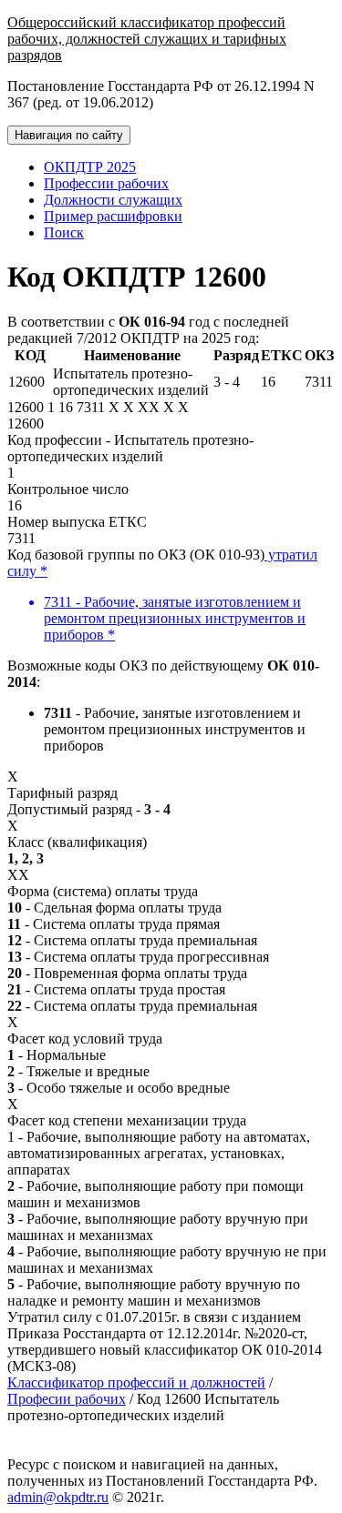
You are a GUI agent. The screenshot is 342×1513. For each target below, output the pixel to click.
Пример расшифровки (113, 216)
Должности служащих (113, 199)
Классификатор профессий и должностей (136, 1382)
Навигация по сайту (69, 135)
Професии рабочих (66, 1399)
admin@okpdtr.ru (58, 1497)
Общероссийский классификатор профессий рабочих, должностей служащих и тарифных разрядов (146, 39)
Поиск (64, 232)
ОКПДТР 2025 (90, 167)
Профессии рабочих (106, 183)
